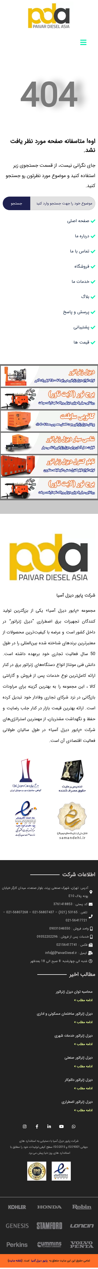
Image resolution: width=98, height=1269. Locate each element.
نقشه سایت (15, 1261)
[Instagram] (24, 1126)
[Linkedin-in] (49, 1126)
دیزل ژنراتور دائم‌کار (79, 1080)
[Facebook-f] (36, 1126)
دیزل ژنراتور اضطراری (77, 1102)
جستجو (16, 203)
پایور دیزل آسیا (39, 1261)
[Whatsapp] (73, 1126)
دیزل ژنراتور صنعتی (79, 1057)
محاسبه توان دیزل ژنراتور (74, 992)
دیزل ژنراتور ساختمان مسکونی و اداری (65, 1014)
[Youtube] (61, 1126)
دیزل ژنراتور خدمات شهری (73, 1036)
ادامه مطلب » (83, 1000)
